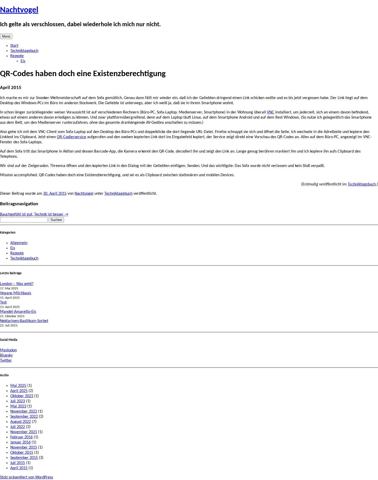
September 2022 (24, 417)
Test (3, 302)
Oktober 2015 (21, 453)
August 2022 (20, 422)
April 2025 (19, 391)
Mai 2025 (18, 386)
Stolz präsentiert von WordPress (26, 477)
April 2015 (19, 468)
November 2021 (23, 432)
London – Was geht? (16, 284)
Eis (23, 61)
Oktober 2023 (21, 396)
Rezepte (17, 56)
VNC (270, 112)
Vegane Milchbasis (15, 293)
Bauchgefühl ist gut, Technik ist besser (34, 214)
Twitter (6, 361)
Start (14, 46)
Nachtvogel (19, 10)
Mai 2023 (18, 406)
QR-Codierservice (71, 137)
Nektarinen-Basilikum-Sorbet (24, 321)
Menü (6, 36)
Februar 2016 (21, 437)
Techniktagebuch (24, 51)
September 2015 (24, 458)
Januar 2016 (20, 442)
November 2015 (23, 448)
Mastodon (8, 350)
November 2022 (23, 412)
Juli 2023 (17, 401)
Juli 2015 (17, 463)
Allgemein (18, 243)
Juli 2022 (17, 427)
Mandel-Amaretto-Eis (18, 312)
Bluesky (6, 355)
